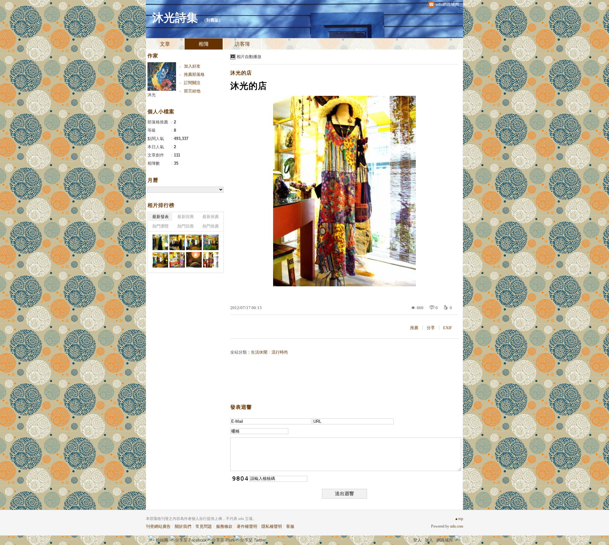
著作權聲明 (247, 526)
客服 (290, 526)
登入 (417, 540)
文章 (165, 44)
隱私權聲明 (271, 526)
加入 (429, 540)
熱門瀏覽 (160, 226)
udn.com (456, 526)
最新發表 (160, 216)
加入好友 (192, 66)
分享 (431, 327)
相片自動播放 (249, 56)
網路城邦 (444, 540)
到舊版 (212, 20)
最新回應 (185, 216)
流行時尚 (280, 352)
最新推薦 (210, 216)
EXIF (447, 327)
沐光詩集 (175, 17)
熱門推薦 (210, 226)
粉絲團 (162, 540)
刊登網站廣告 (158, 526)
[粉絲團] (151, 538)
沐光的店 (241, 73)
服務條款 (224, 526)
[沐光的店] (160, 242)
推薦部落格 (194, 74)
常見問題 (203, 526)
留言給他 (192, 91)
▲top (459, 518)
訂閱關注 (192, 82)
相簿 (204, 44)
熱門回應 (185, 226)
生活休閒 (259, 352)
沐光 (151, 94)
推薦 (414, 327)
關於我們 (183, 526)
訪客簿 (242, 44)
